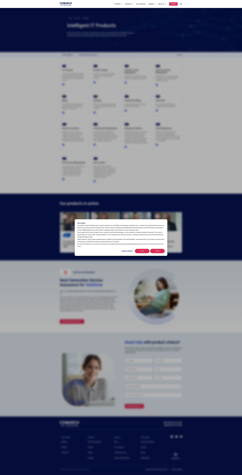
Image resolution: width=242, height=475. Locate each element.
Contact (173, 4)
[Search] (181, 4)
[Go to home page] (66, 4)
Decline (157, 251)
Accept (142, 251)
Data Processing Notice (150, 244)
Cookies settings (127, 251)
